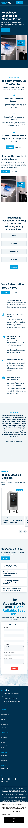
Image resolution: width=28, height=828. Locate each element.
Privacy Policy (13, 801)
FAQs (2, 747)
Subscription (4, 737)
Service (3, 740)
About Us (3, 712)
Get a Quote (6, 30)
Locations (3, 717)
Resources (3, 722)
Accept (14, 818)
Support (3, 742)
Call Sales (19, 2)
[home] (6, 2)
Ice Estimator (4, 760)
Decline (14, 821)
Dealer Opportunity (5, 768)
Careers (3, 719)
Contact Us (3, 727)
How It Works (4, 735)
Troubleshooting (4, 745)
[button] (25, 2)
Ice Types (3, 758)
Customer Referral (5, 771)
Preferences (14, 824)
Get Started (10, 147)
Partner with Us (4, 724)
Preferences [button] (7, 814)
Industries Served (5, 714)
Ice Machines (4, 755)
